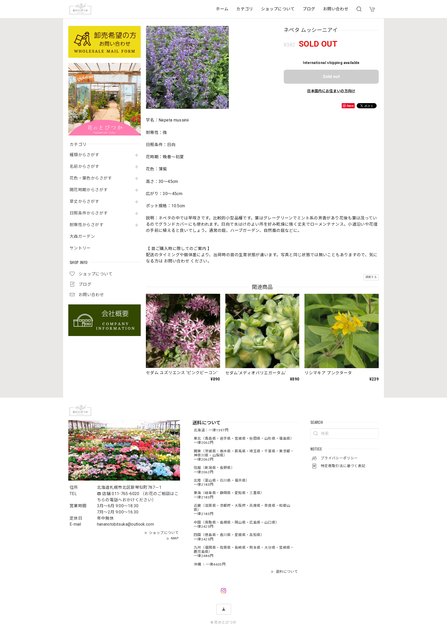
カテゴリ (244, 8)
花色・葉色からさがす (91, 178)
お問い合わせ (335, 8)
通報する (371, 277)
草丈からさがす (84, 201)
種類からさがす (84, 155)
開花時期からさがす (89, 190)
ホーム (222, 8)
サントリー (80, 248)
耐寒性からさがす (86, 225)
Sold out (331, 76)
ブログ (309, 8)
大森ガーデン (82, 236)
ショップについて (278, 8)
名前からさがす (84, 166)
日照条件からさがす (89, 213)
